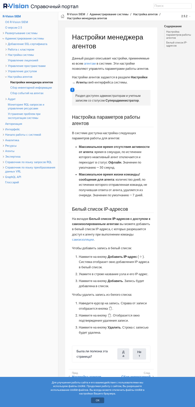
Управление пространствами (27, 66)
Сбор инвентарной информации (31, 87)
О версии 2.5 (13, 27)
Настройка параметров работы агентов (178, 34)
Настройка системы (21, 55)
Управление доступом (22, 71)
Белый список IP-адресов (176, 44)
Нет (139, 354)
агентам (90, 63)
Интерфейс (12, 129)
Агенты (9, 151)
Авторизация (13, 124)
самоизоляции (83, 239)
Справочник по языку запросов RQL (28, 162)
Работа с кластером (21, 49)
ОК (97, 400)
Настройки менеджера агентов (31, 82)
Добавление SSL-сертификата (27, 44)
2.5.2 (184, 16)
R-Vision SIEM (12, 16)
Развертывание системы (21, 33)
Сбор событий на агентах (27, 93)
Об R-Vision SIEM (16, 22)
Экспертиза (12, 156)
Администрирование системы (24, 38)
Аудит (12, 99)
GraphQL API (13, 177)
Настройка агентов (20, 77)
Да (123, 354)
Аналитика (12, 140)
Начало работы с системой (23, 134)
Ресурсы (11, 145)
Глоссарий (12, 182)
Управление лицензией (23, 60)
